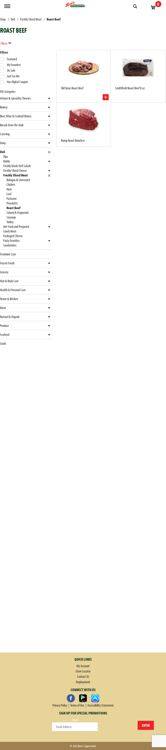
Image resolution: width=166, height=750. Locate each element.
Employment (83, 682)
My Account (83, 666)
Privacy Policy (59, 705)
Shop (3, 19)
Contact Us (83, 676)
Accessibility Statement (100, 705)
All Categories (7, 91)
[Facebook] (71, 698)
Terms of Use (77, 705)
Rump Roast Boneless (73, 140)
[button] (48, 98)
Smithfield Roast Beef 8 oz (130, 88)
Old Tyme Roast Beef (72, 88)
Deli (13, 19)
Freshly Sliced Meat (31, 19)
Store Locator (83, 671)
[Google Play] (83, 698)
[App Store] (95, 698)
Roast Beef (54, 19)
